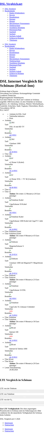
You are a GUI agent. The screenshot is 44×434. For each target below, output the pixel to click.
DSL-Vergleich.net (11, 3)
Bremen (12, 19)
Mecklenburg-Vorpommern (19, 23)
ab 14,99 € (13, 171)
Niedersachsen (14, 26)
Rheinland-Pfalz (15, 30)
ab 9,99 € (12, 135)
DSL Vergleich (10, 9)
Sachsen (12, 34)
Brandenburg (14, 17)
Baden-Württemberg (17, 13)
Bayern (12, 15)
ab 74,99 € (13, 315)
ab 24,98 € (13, 229)
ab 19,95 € (13, 254)
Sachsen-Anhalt (15, 36)
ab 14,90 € (13, 340)
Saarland (12, 32)
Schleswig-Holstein (16, 38)
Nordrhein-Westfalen (17, 28)
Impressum (9, 423)
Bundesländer (10, 11)
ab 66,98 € (13, 187)
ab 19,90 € (13, 357)
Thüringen (13, 40)
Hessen (12, 21)
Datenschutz (9, 425)
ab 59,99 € (13, 152)
